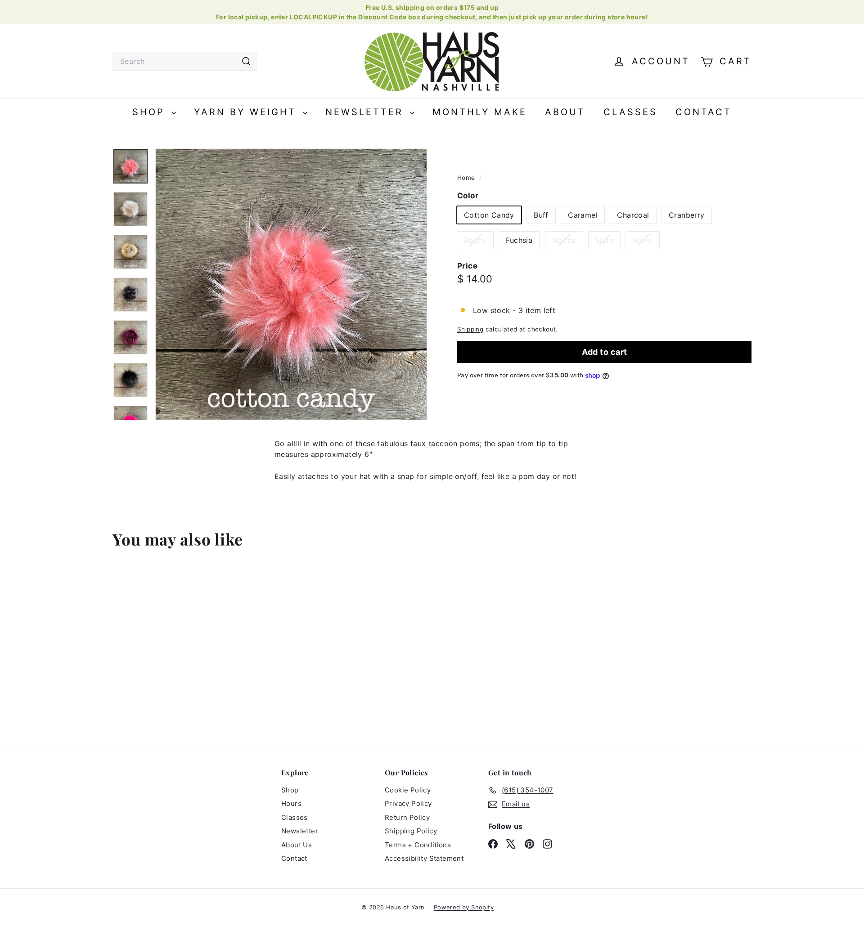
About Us (296, 845)
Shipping (470, 329)
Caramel (583, 214)
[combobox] (184, 61)
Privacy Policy (408, 803)
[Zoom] (291, 284)
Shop (150, 112)
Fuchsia (519, 240)
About (565, 112)
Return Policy (407, 817)
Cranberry (687, 214)
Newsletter (366, 112)
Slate (607, 242)
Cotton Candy (489, 214)
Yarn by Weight (247, 112)
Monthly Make (479, 112)
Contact (703, 112)
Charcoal (633, 214)
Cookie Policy (408, 790)
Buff (541, 214)
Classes (630, 112)
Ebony (478, 242)
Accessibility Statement (424, 858)
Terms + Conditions (418, 845)
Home (467, 177)
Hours (291, 803)
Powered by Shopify (464, 907)
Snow (646, 242)
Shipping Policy (411, 831)
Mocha (567, 242)
